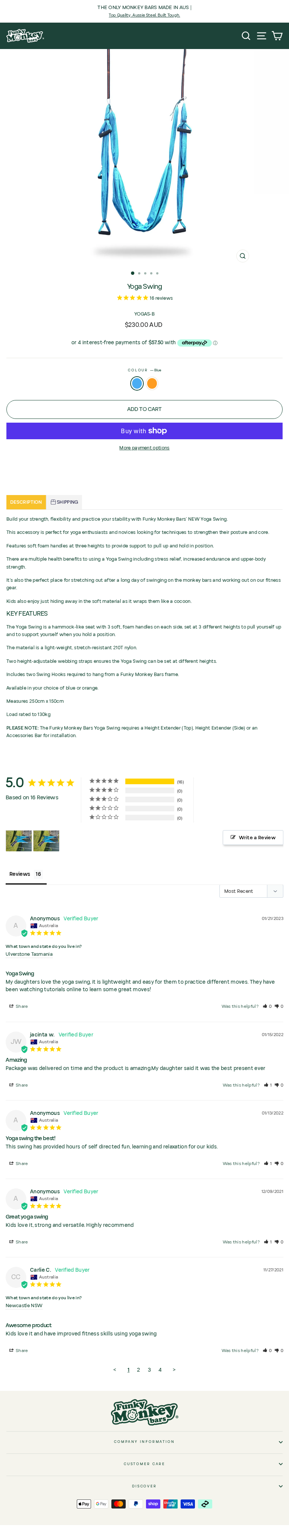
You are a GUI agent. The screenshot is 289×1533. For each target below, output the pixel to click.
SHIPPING (67, 502)
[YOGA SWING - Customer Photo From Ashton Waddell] (19, 841)
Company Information (144, 1441)
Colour (144, 370)
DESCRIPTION (26, 502)
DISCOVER (144, 1486)
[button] (267, 1006)
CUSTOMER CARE (144, 1464)
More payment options (144, 448)
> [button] (174, 1370)
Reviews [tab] (19, 874)
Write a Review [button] (257, 837)
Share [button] (21, 1006)
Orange (152, 383)
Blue (137, 383)
